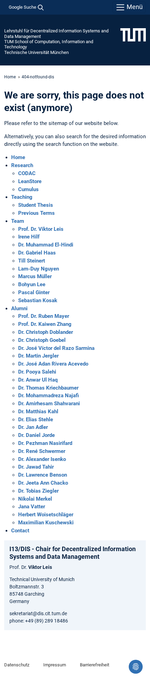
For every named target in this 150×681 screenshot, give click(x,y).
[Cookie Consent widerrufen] (136, 667)
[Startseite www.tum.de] (133, 34)
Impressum (54, 664)
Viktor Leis (40, 567)
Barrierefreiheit (94, 664)
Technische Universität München (36, 52)
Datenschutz (16, 664)
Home (10, 77)
